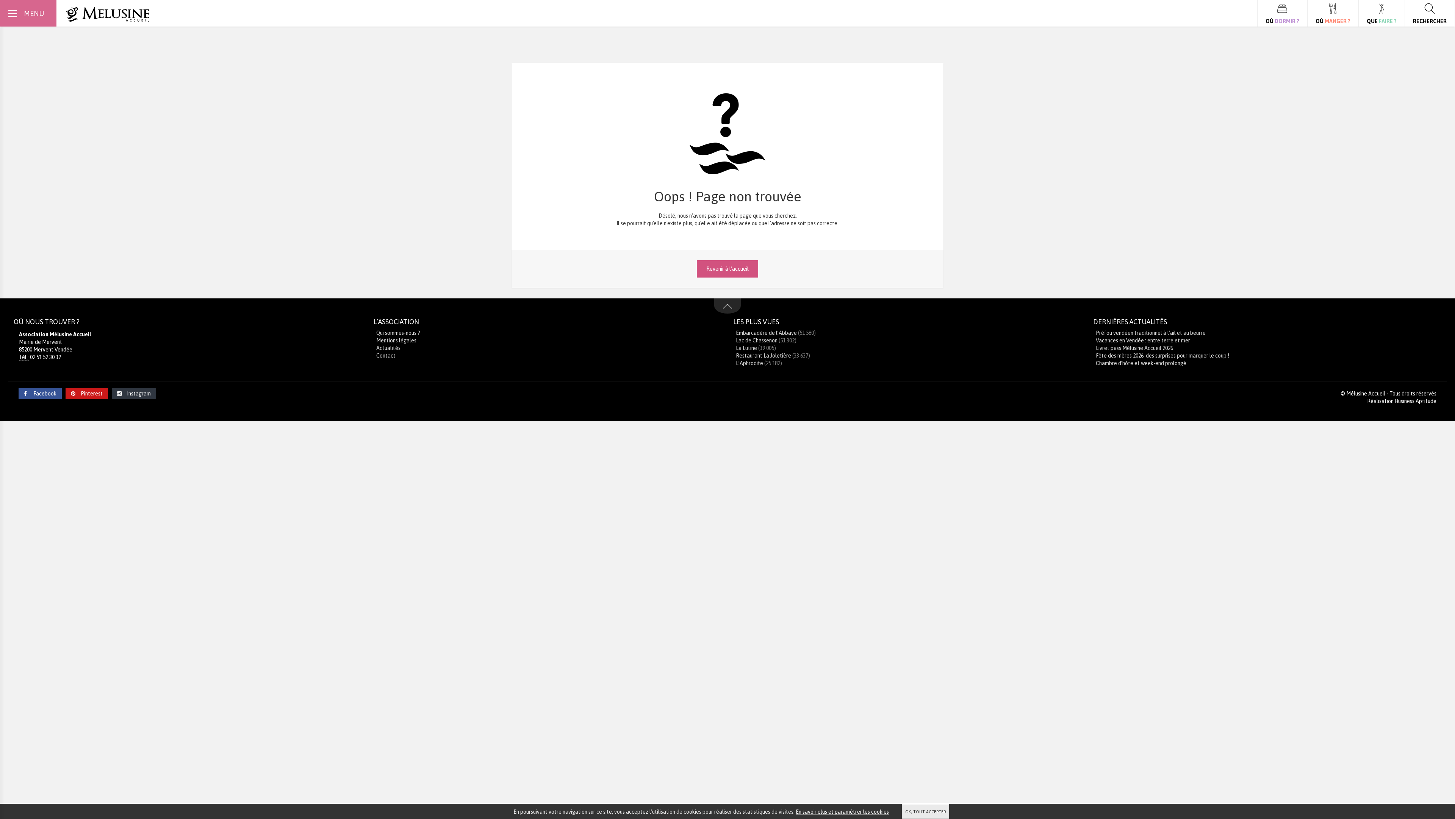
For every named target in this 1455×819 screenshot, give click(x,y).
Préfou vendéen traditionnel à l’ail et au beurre (1151, 333)
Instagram (139, 394)
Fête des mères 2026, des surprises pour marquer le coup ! (1162, 356)
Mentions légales (396, 340)
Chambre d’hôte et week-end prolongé (1141, 363)
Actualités (388, 348)
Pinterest (92, 394)
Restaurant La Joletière (763, 356)
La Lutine (746, 348)
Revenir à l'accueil (727, 269)
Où (1282, 21)
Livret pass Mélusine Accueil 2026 (1134, 348)
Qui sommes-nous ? (398, 333)
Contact (386, 356)
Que (1382, 21)
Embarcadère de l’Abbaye (766, 333)
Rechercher (1430, 21)
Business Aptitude (1415, 401)
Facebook (44, 394)
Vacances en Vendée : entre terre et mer (1143, 340)
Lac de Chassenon (757, 340)
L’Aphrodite (749, 363)
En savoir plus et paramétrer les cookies (842, 812)
